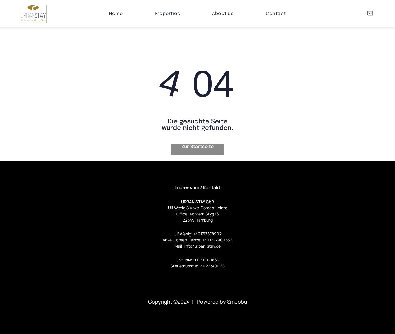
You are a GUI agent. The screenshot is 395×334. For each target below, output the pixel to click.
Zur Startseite (198, 146)
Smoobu (237, 301)
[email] (370, 14)
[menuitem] (116, 14)
